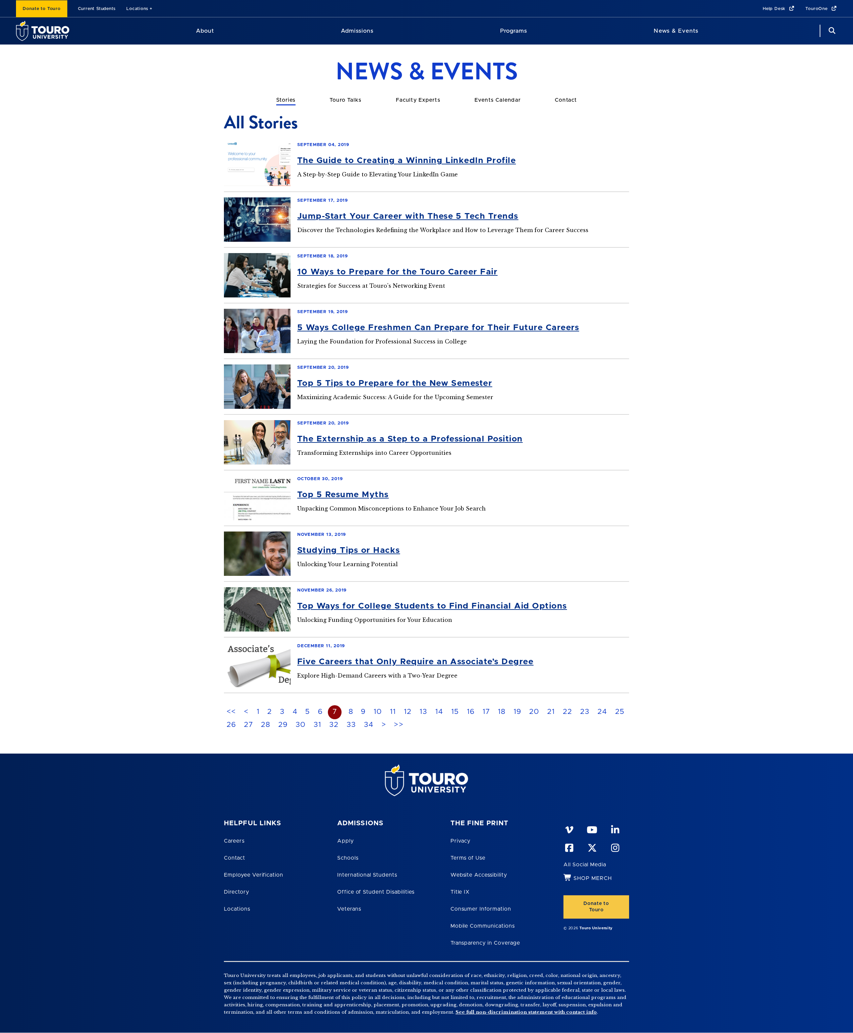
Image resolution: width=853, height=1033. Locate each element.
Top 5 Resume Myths (343, 494)
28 (266, 725)
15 (455, 712)
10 (378, 712)
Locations (137, 9)
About (205, 31)
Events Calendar (497, 100)
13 (423, 712)
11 (393, 712)
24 (602, 712)
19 (517, 712)
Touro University (596, 928)
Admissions (357, 31)
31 (318, 725)
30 (301, 725)
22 (567, 712)
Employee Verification (253, 875)
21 (551, 712)
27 (248, 725)
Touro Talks (346, 100)
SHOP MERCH (592, 878)
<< (231, 712)
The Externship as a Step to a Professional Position (410, 439)
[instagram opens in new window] (614, 846)
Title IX (460, 892)
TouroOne (817, 9)
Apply (345, 841)
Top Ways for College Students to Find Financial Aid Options (432, 606)
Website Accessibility (478, 875)
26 (231, 725)
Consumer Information (480, 909)
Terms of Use (468, 858)
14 (439, 712)
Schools (348, 858)
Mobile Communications (482, 926)
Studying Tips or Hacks (348, 550)
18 (502, 712)
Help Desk (775, 9)
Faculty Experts (418, 100)
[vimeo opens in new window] (568, 828)
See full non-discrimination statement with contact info (526, 1012)
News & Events (676, 31)
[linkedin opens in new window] (614, 828)
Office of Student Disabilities (376, 892)
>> (399, 725)
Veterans (349, 909)
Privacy (460, 841)
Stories (286, 100)
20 (534, 712)
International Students (367, 875)
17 (486, 712)
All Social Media (584, 864)
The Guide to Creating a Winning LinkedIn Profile (406, 160)
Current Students (97, 9)
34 (369, 725)
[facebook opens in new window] (568, 846)
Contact (566, 100)
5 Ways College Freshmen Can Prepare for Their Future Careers (438, 327)
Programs (513, 31)
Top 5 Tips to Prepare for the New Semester (394, 383)
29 (283, 725)
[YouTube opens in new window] (591, 828)
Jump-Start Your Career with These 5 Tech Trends (407, 216)
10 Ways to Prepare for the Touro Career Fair (397, 272)
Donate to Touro (42, 9)
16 (471, 712)
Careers (234, 841)
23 (585, 712)
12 (408, 712)
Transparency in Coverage (485, 943)
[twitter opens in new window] (591, 846)
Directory (236, 892)
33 (351, 725)
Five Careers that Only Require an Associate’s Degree (415, 662)
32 (334, 725)
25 (620, 712)
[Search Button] (831, 31)
